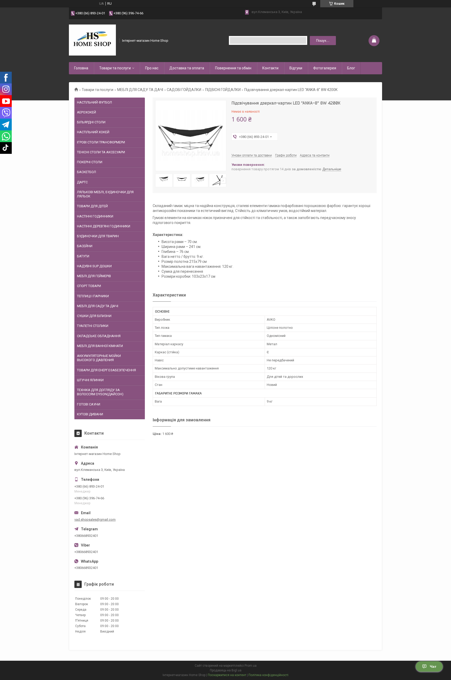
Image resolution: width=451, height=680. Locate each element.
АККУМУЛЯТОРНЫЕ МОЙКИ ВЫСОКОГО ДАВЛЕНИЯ (99, 358)
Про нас (151, 68)
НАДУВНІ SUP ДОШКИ (94, 266)
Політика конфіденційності (268, 675)
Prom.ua (251, 665)
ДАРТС (82, 182)
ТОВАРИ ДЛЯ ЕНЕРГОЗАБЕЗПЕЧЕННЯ (106, 370)
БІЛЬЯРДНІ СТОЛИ (91, 122)
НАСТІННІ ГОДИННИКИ (95, 216)
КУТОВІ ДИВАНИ (90, 414)
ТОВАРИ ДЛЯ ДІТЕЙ (92, 206)
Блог (351, 68)
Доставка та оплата (186, 68)
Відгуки (295, 68)
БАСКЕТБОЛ (86, 172)
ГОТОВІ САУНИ (88, 404)
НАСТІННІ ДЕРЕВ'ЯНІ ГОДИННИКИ (103, 226)
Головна (81, 68)
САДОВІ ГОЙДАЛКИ (184, 90)
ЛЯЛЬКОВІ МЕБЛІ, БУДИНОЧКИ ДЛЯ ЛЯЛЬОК (105, 194)
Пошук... (322, 40)
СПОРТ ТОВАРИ (89, 286)
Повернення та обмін (233, 68)
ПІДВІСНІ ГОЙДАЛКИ (223, 90)
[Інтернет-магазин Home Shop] (92, 40)
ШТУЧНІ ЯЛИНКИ (90, 380)
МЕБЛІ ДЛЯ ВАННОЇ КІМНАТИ (100, 346)
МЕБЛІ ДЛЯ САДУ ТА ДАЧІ (140, 90)
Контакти (270, 68)
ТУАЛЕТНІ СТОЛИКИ (92, 326)
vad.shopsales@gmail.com (95, 519)
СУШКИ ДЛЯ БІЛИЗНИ (94, 316)
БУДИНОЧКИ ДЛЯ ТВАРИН (98, 236)
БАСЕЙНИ (84, 246)
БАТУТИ (83, 256)
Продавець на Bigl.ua (225, 670)
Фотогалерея (324, 68)
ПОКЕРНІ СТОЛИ (89, 162)
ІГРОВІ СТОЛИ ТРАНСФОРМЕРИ (101, 142)
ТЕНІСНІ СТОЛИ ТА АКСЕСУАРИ (101, 152)
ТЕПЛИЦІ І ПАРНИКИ (93, 296)
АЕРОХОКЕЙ (86, 112)
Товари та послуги (115, 68)
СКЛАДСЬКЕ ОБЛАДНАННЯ (99, 336)
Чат (433, 666)
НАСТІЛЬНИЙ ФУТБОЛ (94, 102)
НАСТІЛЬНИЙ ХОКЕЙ (93, 132)
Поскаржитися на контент (227, 675)
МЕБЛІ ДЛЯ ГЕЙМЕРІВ (94, 276)
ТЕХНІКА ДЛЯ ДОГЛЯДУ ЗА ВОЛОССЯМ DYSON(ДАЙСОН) (100, 392)
